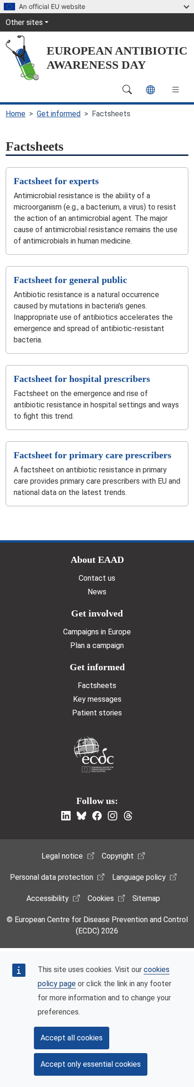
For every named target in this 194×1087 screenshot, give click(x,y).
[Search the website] (127, 89)
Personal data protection (51, 877)
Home (15, 113)
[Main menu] (175, 89)
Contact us (97, 578)
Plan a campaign (97, 645)
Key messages (97, 699)
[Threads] (128, 815)
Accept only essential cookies (90, 1064)
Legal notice (62, 856)
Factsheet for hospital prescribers (82, 378)
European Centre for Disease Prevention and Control (93, 754)
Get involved (97, 613)
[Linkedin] (66, 815)
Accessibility (47, 898)
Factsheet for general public (70, 280)
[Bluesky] (81, 815)
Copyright (118, 856)
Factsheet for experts (56, 181)
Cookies (101, 898)
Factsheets (97, 685)
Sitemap (146, 898)
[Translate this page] (150, 89)
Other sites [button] (24, 22)
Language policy (139, 877)
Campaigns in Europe (97, 631)
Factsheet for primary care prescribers (92, 455)
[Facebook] (97, 815)
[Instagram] (112, 815)
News (97, 591)
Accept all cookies (71, 1037)
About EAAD (97, 559)
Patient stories (97, 712)
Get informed (59, 113)
